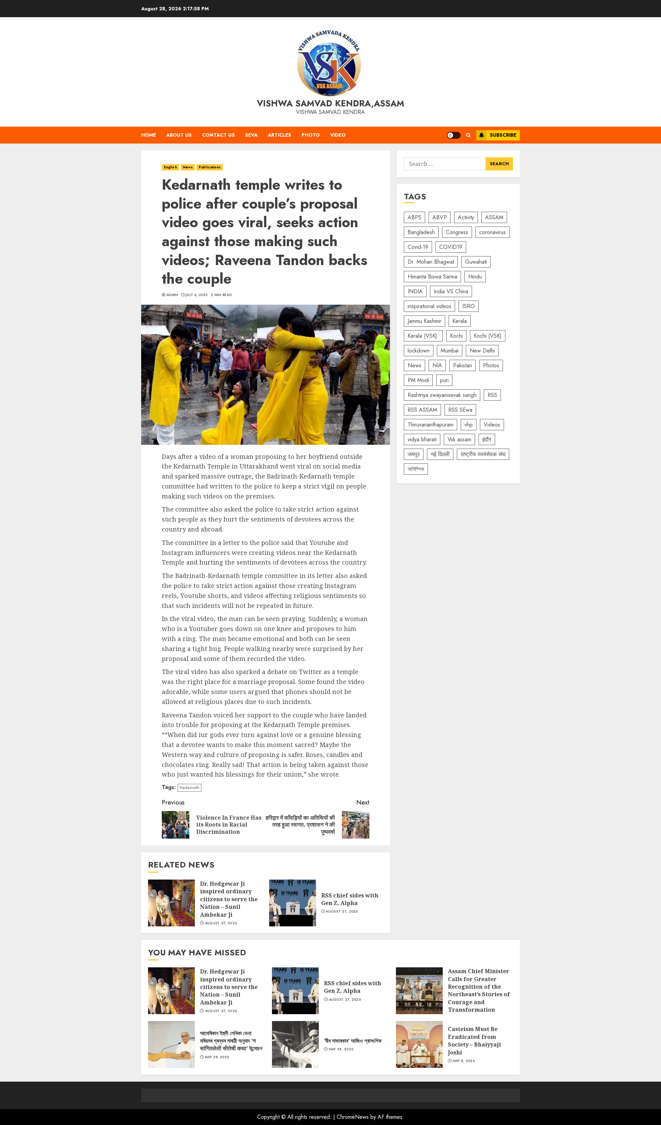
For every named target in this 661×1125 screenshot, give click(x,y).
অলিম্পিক (416, 469)
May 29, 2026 (217, 1057)
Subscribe (503, 135)
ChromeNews (353, 1117)
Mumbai (450, 351)
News (188, 167)
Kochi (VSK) (488, 336)
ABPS (414, 217)
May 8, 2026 (464, 1061)
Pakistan (462, 365)
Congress (457, 232)
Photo (311, 135)
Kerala (459, 321)
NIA (437, 365)
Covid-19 (418, 247)
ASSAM (494, 217)
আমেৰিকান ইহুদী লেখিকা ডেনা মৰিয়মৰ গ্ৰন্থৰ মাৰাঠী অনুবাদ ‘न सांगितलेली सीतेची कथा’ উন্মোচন (171, 1044)
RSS (492, 395)
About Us (179, 135)
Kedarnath (189, 787)
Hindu (475, 277)
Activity (466, 217)
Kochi (456, 336)
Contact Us (218, 135)
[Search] (468, 135)
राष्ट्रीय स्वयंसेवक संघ (483, 454)
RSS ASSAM (422, 410)
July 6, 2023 (197, 295)
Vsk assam (459, 439)
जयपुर (414, 454)
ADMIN (172, 295)
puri (444, 380)
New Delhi (482, 351)
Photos (491, 365)
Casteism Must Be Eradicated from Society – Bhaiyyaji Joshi (419, 1044)
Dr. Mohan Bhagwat (431, 262)
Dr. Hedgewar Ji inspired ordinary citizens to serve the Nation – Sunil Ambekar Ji (171, 903)
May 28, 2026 (341, 1049)
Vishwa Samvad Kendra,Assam (330, 103)
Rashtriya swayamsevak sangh (442, 395)
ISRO (468, 306)
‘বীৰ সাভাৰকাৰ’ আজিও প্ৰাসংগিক (295, 1044)
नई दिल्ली (440, 454)
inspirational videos (429, 306)
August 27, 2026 (221, 923)
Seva (251, 135)
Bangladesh (421, 232)
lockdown (419, 351)
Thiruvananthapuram (430, 425)
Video (338, 135)
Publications (210, 167)
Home (148, 135)
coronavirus (492, 232)
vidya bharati (422, 439)
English (170, 167)
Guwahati (476, 262)
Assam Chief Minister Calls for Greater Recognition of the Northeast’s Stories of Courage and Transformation (419, 990)
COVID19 (450, 247)
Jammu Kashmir (424, 321)
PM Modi (418, 380)
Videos (492, 425)
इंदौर (486, 439)
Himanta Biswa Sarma (432, 277)
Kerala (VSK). (423, 336)
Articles (279, 135)
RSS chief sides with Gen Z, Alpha (292, 903)
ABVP (439, 217)
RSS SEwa (460, 410)
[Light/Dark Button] (454, 135)
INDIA (415, 291)
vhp (468, 425)
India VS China (451, 291)
